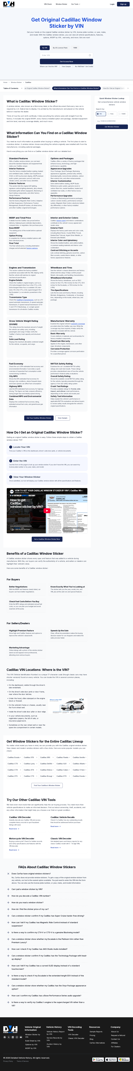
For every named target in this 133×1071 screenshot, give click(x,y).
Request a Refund (118, 1035)
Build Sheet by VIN (32, 1041)
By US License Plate (60, 48)
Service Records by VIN (54, 1039)
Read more (13, 829)
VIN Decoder (73, 1034)
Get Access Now (66, 61)
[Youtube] (21, 1037)
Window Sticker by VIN (32, 1035)
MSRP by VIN (30, 1048)
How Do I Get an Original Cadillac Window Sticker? (32, 88)
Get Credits (89, 66)
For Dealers (115, 1047)
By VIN (44, 48)
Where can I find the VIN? (48, 66)
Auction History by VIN (54, 1045)
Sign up (123, 4)
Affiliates (114, 1043)
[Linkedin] (12, 1037)
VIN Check (48, 4)
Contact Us (115, 1039)
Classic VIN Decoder (76, 1038)
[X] (8, 1037)
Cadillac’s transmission (25, 300)
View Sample (66, 66)
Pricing (92, 1035)
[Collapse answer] (8, 873)
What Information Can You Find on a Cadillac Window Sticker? (76, 88)
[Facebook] (4, 1037)
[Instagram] (16, 1037)
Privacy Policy (8, 1061)
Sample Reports (96, 1032)
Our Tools (74, 4)
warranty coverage (78, 324)
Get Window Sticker (112, 127)
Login (112, 4)
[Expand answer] (8, 889)
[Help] (90, 55)
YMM (75, 48)
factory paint (61, 220)
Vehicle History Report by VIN (55, 1033)
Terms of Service (23, 1061)
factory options (32, 248)
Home (5, 82)
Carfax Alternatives (97, 1043)
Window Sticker (61, 4)
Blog (91, 1039)
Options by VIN (31, 1044)
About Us (115, 1032)
